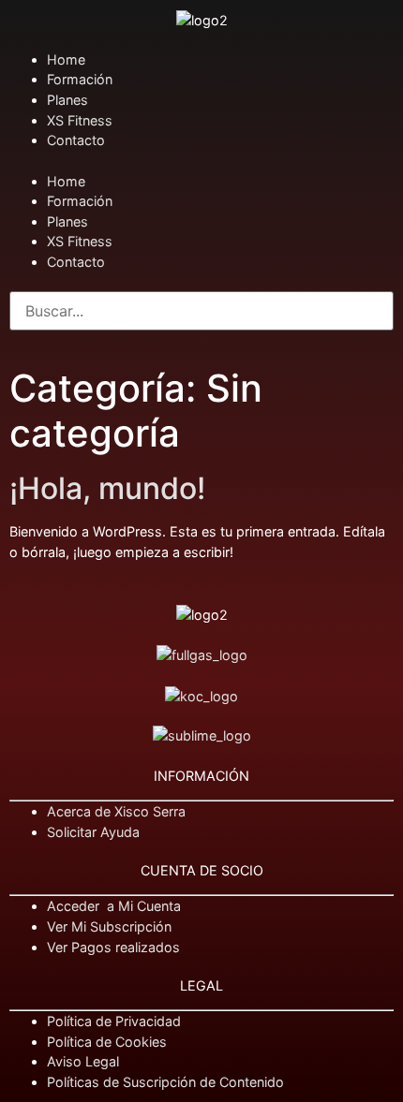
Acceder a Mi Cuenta (114, 906)
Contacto (76, 140)
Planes (67, 100)
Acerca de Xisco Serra (116, 811)
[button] (201, 161)
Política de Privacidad (114, 1021)
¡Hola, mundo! (107, 488)
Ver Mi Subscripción (109, 926)
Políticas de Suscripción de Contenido (165, 1082)
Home (66, 59)
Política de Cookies (107, 1042)
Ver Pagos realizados (113, 947)
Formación (79, 79)
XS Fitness (79, 120)
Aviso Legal (83, 1061)
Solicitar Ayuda (93, 832)
